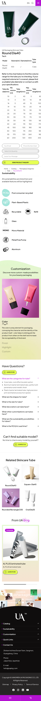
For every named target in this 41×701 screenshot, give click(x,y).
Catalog (13, 169)
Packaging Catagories (27, 169)
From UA (20, 520)
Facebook (11, 602)
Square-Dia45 (30, 484)
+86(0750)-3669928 (11, 661)
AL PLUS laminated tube (14, 563)
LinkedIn (28, 599)
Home (6, 169)
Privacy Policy (17, 684)
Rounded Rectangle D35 (12, 509)
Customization (20, 268)
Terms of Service (32, 684)
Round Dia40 (17, 171)
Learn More (10, 372)
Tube (8, 171)
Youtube (28, 602)
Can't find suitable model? (20, 436)
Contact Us (22, 444)
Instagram (11, 599)
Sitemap (5, 684)
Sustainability (9, 629)
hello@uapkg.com (10, 668)
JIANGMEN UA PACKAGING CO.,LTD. (25, 677)
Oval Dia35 (30, 509)
